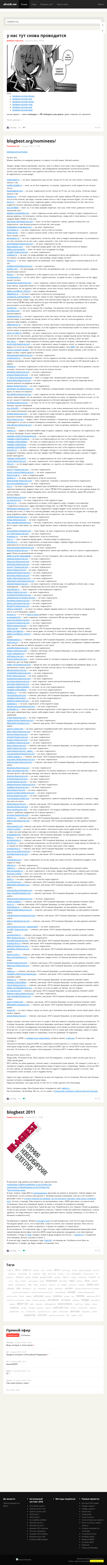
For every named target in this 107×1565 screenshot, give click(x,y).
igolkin (8, 1371)
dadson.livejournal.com (17, 385)
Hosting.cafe (86, 1514)
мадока (12, 1304)
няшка (87, 1303)
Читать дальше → (14, 119)
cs (30, 1273)
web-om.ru (11, 503)
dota (44, 1273)
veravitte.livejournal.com (17, 647)
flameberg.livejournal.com (18, 600)
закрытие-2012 (93, 1296)
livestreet (51, 1281)
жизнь (80, 1295)
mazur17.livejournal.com (17, 567)
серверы (92, 1308)
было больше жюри (16, 1190)
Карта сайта (62, 4)
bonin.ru (10, 202)
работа (48, 1308)
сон (22, 1311)
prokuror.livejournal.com (17, 374)
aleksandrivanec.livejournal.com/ (21, 784)
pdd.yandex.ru (20, 1285)
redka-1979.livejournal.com (19, 664)
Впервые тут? (47, 4)
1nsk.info (48, 1240)
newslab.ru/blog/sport (16, 458)
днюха (48, 1296)
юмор (73, 1315)
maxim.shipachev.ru (15, 653)
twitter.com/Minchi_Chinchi (18, 291)
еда (72, 1296)
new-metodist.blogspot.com (19, 522)
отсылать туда (43, 1220)
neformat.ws (12, 232)
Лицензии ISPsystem (90, 1547)
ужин (55, 1311)
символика (14, 1311)
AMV (73, 346)
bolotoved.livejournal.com (18, 564)
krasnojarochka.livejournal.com (20, 547)
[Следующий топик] (103, 30)
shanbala (43, 1285)
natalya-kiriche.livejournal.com (20, 720)
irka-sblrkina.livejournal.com (19, 394)
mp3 (72, 1281)
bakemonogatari (85, 1270)
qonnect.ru (11, 843)
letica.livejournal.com (16, 790)
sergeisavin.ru (13, 238)
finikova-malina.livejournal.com (20, 993)
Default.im (85, 1545)
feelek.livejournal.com (16, 497)
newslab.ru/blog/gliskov (17, 441)
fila (97, 1274)
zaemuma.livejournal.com (18, 620)
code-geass (22, 1274)
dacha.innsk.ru (13, 475)
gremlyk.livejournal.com (17, 778)
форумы (86, 1311)
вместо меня (33, 614)
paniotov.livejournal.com (17, 806)
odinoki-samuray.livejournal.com (21, 706)
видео (28, 1296)
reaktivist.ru (12, 703)
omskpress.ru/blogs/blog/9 (18, 296)
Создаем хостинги (89, 1534)
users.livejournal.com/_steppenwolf (22, 926)
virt (7, 1352)
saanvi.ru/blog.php (15, 728)
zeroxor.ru (11, 260)
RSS (17, 1390)
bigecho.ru (11, 196)
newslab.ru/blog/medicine (18, 438)
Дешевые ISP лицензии (39, 1528)
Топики (24, 4)
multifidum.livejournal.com (18, 742)
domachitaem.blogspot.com (19, 530)
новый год (78, 1304)
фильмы (75, 1311)
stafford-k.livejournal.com (18, 700)
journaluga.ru (13, 229)
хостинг (42, 1315)
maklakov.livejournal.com (18, 787)
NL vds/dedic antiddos (38, 1520)
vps (34, 1288)
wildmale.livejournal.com (17, 946)
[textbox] (53, 21)
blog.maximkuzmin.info (17, 809)
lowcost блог (86, 1511)
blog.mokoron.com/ (15, 419)
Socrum (9, 1380)
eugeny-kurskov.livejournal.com (21, 792)
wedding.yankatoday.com (18, 213)
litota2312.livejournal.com (18, 606)
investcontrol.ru (13, 358)
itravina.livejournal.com (17, 659)
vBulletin (10, 1288)
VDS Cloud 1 (34, 1514)
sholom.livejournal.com (17, 592)
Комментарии (12, 1335)
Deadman (36, 1274)
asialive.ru (11, 477)
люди (85, 1299)
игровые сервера (39, 1300)
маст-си (22, 1303)
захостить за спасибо (15, 1300)
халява (94, 1311)
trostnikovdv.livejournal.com (19, 594)
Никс (29, 1234)
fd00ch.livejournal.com (17, 625)
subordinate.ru (13, 589)
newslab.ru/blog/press (16, 444)
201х (18, 1270)
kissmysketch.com (15, 246)
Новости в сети (15, 1117)
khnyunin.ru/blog (14, 873)
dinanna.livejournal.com (17, 734)
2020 (80, 1315)
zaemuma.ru (12, 642)
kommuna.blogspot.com (17, 483)
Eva (68, 1274)
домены (57, 1296)
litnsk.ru (10, 274)
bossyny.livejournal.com (17, 739)
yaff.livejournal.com (15, 656)
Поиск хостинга (88, 1517)
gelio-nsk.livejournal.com (18, 770)
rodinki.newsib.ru (14, 185)
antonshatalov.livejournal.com (20, 243)
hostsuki (92, 1277)
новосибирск (65, 1303)
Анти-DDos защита (37, 1506)
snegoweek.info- (14, 834)
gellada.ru (11, 366)
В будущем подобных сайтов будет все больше (76, 1091)
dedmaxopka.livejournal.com (19, 480)
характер (30, 1315)
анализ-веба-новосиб (21, 1292)
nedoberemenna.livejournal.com (21, 597)
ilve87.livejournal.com (16, 675)
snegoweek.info (14, 617)
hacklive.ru (11, 692)
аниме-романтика (86, 1292)
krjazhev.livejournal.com (17, 776)
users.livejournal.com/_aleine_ (20, 751)
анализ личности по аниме (87, 1288)
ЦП (68, 1315)
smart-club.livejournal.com (18, 344)
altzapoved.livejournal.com (18, 572)
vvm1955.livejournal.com (18, 533)
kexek (42, 1281)
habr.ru (66, 1277)
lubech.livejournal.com (16, 748)
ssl (58, 1285)
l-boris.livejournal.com (16, 461)
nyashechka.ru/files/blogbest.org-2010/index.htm (28, 1187)
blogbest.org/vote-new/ (22, 104)
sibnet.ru (52, 1285)
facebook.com (88, 1274)
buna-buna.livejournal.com (18, 851)
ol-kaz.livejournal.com (16, 717)
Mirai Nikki (63, 1281)
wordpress (42, 1288)
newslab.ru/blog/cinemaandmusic (21, 436)
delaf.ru (10, 879)
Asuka (74, 1270)
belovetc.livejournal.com (17, 550)
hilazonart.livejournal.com (18, 561)
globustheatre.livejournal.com (20, 355)
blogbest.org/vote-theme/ (23, 96)
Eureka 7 (61, 1274)
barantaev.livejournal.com (18, 575)
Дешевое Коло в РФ (37, 1536)
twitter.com (93, 1284)
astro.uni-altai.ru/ (14, 333)
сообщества (30, 1311)
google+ (57, 1277)
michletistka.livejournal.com (19, 673)
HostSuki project (88, 1536)
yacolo (50, 1288)
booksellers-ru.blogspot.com (19, 227)
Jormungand (33, 1281)
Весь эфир (10, 1390)
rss (29, 1284)
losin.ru (10, 539)
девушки (38, 1296)
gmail (27, 1277)
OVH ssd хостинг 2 (37, 1525)
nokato (95, 1280)
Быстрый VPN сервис (90, 1503)
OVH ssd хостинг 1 (37, 1522)
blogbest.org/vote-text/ (22, 98)
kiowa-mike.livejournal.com (19, 578)
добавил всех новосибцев (38, 1038)
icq (99, 1277)
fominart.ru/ (12, 450)
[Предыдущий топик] (103, 25)
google (35, 1277)
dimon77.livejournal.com (17, 469)
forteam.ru (10, 1277)
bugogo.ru (11, 614)
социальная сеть (44, 1311)
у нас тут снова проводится (36, 35)
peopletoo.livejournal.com (18, 372)
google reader (46, 1277)
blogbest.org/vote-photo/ (23, 101)
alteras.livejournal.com (17, 670)
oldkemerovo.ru (14, 324)
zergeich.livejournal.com (17, 737)
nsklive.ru (11, 868)
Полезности (13, 146)
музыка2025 (11, 1364)
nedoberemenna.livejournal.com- (21, 915)
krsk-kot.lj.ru (12, 542)
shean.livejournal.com (16, 569)
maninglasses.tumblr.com (18, 798)
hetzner (74, 1277)
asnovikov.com (13, 310)
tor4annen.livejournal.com (18, 622)
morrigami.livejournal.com (18, 681)
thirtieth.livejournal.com (17, 413)
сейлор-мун (82, 1308)
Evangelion (76, 1273)
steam (64, 1284)
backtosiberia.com (15, 190)
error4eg (13, 127)
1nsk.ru (10, 1270)
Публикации (25, 1335)
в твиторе (70, 1038)
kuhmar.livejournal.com (17, 795)
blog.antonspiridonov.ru (17, 957)
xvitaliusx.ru (12, 254)
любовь (75, 1300)
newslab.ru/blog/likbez (16, 447)
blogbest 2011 (21, 1112)
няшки (94, 1304)
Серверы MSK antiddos (39, 1539)
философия (63, 1311)
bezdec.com (12, 268)
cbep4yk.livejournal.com (17, 583)
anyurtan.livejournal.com (17, 815)
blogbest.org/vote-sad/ (22, 107)
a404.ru (27, 1270)
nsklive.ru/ (11, 430)
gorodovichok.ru (14, 277)
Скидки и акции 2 (88, 1508)
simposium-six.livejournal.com (20, 388)
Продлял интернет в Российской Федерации (26, 1354)
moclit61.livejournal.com (17, 252)
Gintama (20, 1277)
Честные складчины (37, 1531)
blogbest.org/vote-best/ (22, 110)
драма (66, 1296)
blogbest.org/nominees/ (31, 141)
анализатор (60, 1292)
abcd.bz (36, 1270)
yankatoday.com (14, 859)
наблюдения (50, 1303)
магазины (95, 1300)
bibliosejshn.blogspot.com (18, 508)
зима (28, 1300)
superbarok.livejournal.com (19, 678)
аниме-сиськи (11, 1296)
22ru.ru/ (10, 463)
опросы (14, 1307)
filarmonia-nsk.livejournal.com (20, 221)
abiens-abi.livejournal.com (18, 603)
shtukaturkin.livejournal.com (19, 282)
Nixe (87, 1280)
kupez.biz (11, 1010)
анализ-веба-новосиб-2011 (42, 1292)
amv (57, 1269)
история (65, 1299)
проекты (40, 1308)
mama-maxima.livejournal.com (20, 472)
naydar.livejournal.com (17, 781)
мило (32, 1304)
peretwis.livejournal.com (17, 402)
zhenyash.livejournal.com (18, 684)
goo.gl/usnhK (12, 408)
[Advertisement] (24, 1440)
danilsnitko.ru (13, 709)
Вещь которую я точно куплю (19, 1345)
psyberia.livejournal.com (17, 558)
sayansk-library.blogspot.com (19, 890)
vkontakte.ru (26, 1288)
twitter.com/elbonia (15, 631)
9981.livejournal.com (16, 937)
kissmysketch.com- (15, 826)
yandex (69, 1288)
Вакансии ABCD (88, 1539)
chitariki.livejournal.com (17, 516)
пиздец (24, 1308)
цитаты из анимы (57, 1315)
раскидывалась (40, 1192)
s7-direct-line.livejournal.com (19, 377)
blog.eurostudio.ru (15, 870)
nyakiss (10, 1285)
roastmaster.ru (13, 179)
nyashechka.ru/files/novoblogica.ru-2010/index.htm (29, 1184)
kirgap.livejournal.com (16, 519)
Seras (35, 1285)
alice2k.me (10, 4)
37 (7, 1373)
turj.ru (9, 486)
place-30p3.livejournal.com (19, 731)
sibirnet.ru (11, 865)
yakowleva (59, 1288)
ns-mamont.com (14, 500)
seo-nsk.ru (11, 341)
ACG (43, 1270)
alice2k (49, 1270)
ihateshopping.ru (14, 316)
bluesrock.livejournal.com (18, 767)
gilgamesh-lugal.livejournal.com (21, 581)
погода (32, 1307)
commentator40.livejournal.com (21, 753)
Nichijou (79, 1281)
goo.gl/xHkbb (12, 207)
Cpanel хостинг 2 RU (38, 1511)
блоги (21, 1296)
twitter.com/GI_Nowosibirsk (19, 555)
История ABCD (88, 1542)
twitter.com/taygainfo (16, 249)
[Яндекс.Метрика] (23, 1559)
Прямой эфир (18, 1330)
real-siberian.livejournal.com (19, 424)
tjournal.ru (72, 1285)
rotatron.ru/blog (13, 829)
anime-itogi (66, 1270)
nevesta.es (11, 307)
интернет (53, 1300)
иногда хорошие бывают (18, 349)
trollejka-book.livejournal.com (19, 266)
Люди (33, 4)
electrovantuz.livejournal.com (19, 898)
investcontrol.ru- (14, 943)
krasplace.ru (12, 536)
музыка (39, 1303)
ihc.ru (11, 1281)
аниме (72, 1292)
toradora (81, 1285)
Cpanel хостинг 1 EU (38, 1508)
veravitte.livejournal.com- (18, 940)
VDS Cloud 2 (34, 1517)
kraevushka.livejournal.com (19, 380)
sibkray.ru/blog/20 (14, 608)
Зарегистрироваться (11, 1503)
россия (73, 1308)
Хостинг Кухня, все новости (92, 1520)
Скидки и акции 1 (88, 1506)
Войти (101, 4)
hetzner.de (83, 1277)
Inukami (23, 1281)
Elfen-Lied (52, 1274)
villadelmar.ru (13, 293)
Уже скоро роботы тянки (17, 1382)
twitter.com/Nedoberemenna (19, 987)
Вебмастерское (15, 40)
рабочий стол (61, 1307)
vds (18, 1288)
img (16, 1280)
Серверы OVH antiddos (39, 1534)
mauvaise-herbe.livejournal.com (21, 759)
